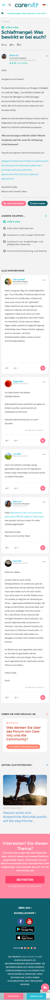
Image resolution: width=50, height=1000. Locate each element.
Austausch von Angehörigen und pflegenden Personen (25, 243)
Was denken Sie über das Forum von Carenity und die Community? (23, 733)
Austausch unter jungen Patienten (26, 235)
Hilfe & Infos (11, 27)
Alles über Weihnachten (20, 228)
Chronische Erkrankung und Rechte (27, 251)
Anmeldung (36, 996)
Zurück (6, 21)
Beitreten (25, 879)
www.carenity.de (30, 957)
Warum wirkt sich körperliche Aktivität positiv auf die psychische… (25, 817)
